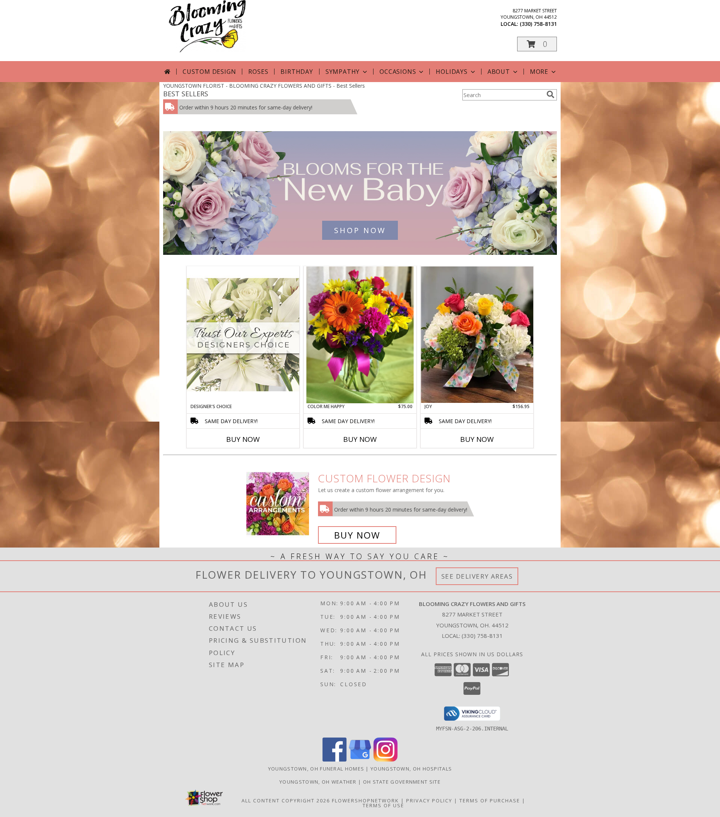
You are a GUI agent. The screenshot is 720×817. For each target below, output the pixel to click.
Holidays (451, 71)
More (539, 71)
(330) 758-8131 (538, 23)
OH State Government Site (402, 781)
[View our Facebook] (334, 759)
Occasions (398, 71)
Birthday (296, 71)
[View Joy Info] (477, 334)
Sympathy (343, 71)
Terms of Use (383, 805)
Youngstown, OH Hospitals (411, 768)
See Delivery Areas (477, 576)
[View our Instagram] (386, 759)
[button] (537, 44)
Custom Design (209, 71)
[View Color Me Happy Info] (360, 334)
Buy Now (243, 439)
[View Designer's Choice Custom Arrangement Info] (243, 334)
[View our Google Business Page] (360, 759)
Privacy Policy (429, 800)
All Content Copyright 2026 (286, 800)
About (499, 71)
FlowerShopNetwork (365, 800)
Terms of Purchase (489, 800)
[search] (550, 94)
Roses (258, 71)
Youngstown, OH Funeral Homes (316, 768)
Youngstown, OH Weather (318, 781)
